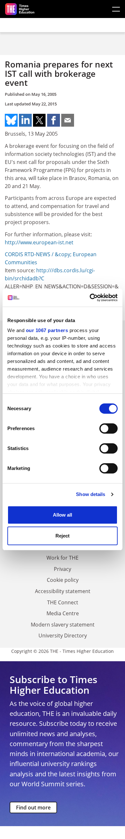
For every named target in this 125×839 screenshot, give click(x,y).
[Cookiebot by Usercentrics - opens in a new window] (90, 297)
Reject (62, 535)
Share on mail (67, 120)
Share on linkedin (25, 120)
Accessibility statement (62, 591)
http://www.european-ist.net (39, 242)
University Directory (62, 635)
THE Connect (62, 602)
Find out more (33, 807)
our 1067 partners (47, 330)
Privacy (62, 569)
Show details (90, 494)
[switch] (108, 428)
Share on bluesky (11, 120)
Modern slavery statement (63, 624)
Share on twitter (39, 120)
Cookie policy (63, 579)
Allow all (62, 515)
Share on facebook (53, 120)
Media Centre (62, 613)
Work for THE (62, 557)
